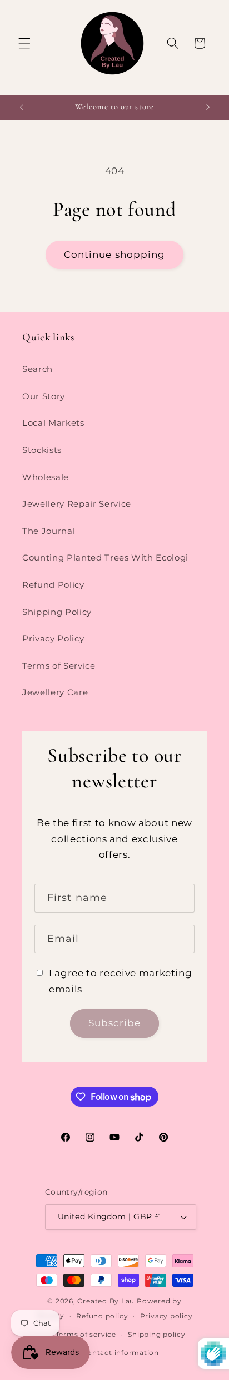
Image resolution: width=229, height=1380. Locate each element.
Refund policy (102, 1316)
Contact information (120, 1352)
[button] (24, 43)
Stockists (42, 450)
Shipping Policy (57, 612)
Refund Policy (53, 584)
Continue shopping (115, 254)
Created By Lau (106, 1301)
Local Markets (53, 422)
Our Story (43, 396)
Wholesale (45, 477)
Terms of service (86, 1334)
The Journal (48, 531)
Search (37, 369)
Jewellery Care (55, 692)
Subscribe (114, 1022)
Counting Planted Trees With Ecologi (105, 557)
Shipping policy (157, 1334)
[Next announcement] (208, 107)
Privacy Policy (53, 638)
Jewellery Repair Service (76, 503)
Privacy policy (166, 1316)
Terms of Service (59, 665)
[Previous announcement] (21, 107)
